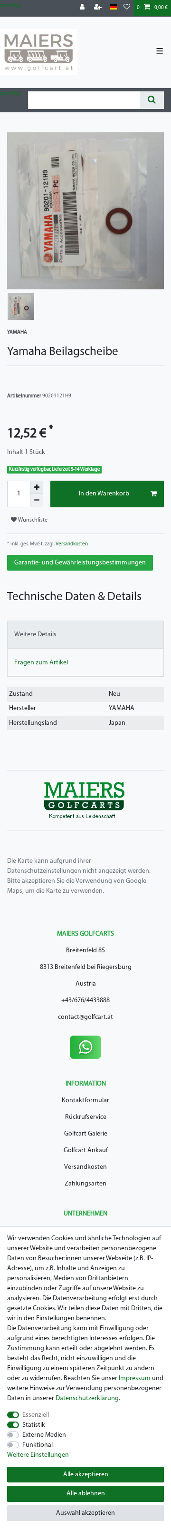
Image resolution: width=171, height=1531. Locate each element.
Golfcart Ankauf (86, 1150)
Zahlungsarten (85, 1183)
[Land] (113, 7)
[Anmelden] (83, 8)
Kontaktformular (85, 1100)
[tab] (85, 635)
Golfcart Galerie (85, 1133)
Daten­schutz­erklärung (87, 1398)
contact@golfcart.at (85, 1017)
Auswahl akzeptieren (85, 1513)
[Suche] (152, 100)
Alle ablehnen (85, 1493)
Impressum (135, 1378)
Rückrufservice (85, 1117)
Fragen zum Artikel (41, 662)
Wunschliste (32, 520)
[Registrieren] (99, 8)
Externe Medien (44, 1435)
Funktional (37, 1445)
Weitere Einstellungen (38, 1455)
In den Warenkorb (104, 493)
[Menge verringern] (36, 500)
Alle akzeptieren (85, 1474)
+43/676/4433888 (85, 1000)
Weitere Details (35, 634)
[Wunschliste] (126, 8)
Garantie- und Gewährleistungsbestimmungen (80, 562)
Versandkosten (71, 544)
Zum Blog (10, 5)
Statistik (33, 1425)
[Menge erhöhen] (36, 487)
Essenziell (35, 1415)
